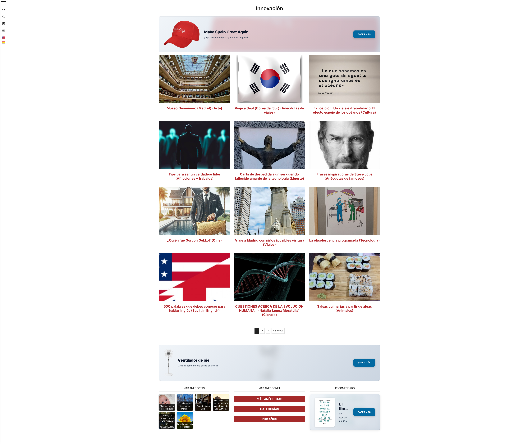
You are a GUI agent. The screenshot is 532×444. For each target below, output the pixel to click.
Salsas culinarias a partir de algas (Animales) (344, 308)
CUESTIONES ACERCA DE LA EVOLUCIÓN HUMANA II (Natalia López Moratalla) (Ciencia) (269, 310)
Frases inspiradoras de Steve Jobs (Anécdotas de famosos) (344, 176)
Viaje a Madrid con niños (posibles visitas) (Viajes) (269, 242)
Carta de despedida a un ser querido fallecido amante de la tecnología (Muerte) (269, 176)
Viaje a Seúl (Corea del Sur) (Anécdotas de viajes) (269, 110)
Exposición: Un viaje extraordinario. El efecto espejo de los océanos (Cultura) (344, 110)
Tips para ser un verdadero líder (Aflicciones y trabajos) (194, 176)
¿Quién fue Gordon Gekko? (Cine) (194, 240)
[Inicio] (3, 10)
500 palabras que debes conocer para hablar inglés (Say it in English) (194, 308)
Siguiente (278, 330)
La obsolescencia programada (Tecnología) (344, 240)
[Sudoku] (3, 23)
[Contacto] (3, 30)
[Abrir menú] (3, 3)
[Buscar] (3, 17)
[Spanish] (3, 42)
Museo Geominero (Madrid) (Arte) (194, 108)
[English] (3, 37)
